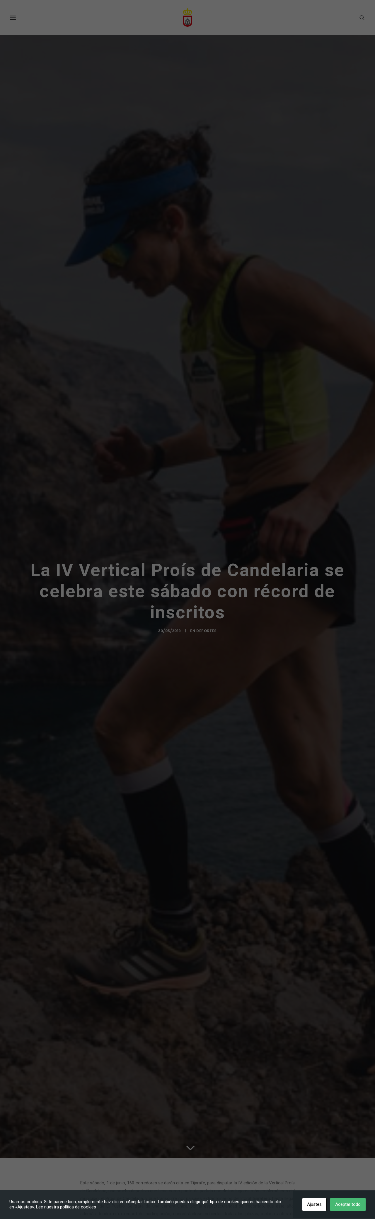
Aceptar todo (348, 1204)
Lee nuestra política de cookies (66, 1207)
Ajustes (314, 1204)
